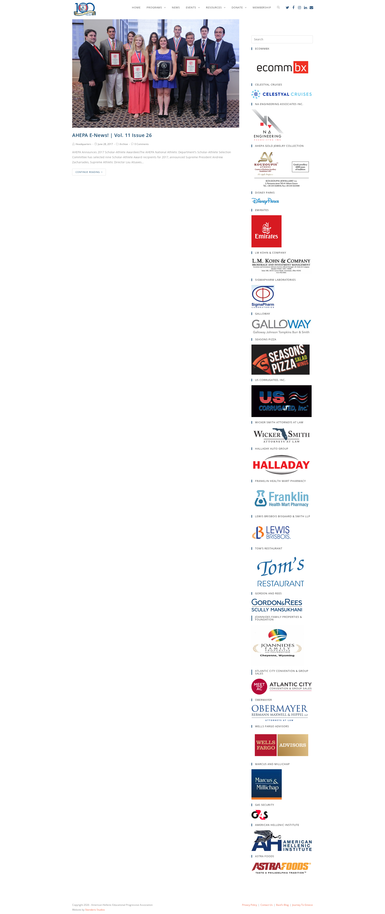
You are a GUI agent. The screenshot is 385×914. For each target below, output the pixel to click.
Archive (124, 144)
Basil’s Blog (282, 905)
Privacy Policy (249, 905)
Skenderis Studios (95, 909)
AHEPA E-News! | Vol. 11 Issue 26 (112, 135)
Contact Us (266, 905)
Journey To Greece (302, 905)
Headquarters (83, 144)
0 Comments (142, 144)
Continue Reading (88, 171)
